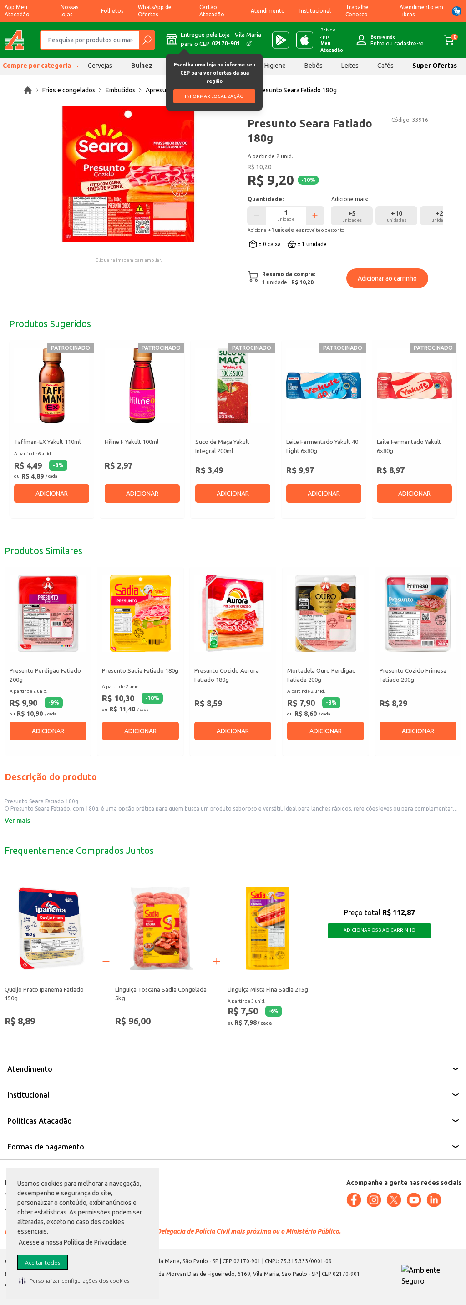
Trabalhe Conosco (357, 10)
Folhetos (112, 11)
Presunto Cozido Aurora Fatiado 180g (226, 675)
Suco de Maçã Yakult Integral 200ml (222, 446)
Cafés (385, 65)
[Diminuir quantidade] (257, 216)
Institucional (315, 11)
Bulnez (141, 65)
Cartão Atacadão (211, 10)
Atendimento (268, 11)
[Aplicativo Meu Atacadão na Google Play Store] (280, 40)
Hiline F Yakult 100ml (131, 441)
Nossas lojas (69, 10)
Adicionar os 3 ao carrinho (379, 929)
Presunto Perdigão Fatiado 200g (45, 675)
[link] (27, 90)
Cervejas (100, 65)
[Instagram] (373, 1200)
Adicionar (51, 493)
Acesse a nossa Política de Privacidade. (73, 1242)
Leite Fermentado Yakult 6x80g (409, 446)
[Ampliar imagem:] (128, 174)
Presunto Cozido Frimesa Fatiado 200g (413, 675)
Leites (350, 65)
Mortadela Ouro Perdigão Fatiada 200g (321, 675)
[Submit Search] (147, 40)
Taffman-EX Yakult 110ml (47, 441)
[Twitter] (393, 1200)
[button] (74, 1280)
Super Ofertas (434, 65)
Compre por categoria (37, 65)
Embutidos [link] (121, 90)
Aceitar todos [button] (42, 1262)
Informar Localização (214, 96)
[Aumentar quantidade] (315, 216)
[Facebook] (353, 1200)
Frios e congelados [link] (69, 90)
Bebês (313, 65)
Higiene (275, 65)
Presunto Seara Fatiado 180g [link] (296, 90)
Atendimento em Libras (421, 10)
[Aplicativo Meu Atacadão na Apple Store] (304, 40)
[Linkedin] (433, 1200)
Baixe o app (331, 40)
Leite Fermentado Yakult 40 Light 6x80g (322, 446)
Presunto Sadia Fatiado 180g (140, 670)
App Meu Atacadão (17, 10)
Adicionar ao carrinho (387, 278)
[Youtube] (413, 1200)
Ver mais (17, 820)
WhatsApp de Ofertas (155, 10)
